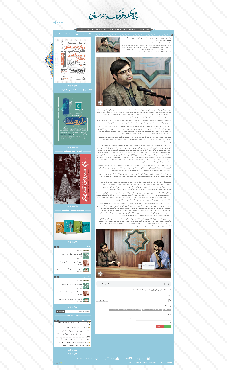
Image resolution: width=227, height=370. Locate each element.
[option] (73, 256)
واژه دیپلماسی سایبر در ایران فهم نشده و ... (77, 326)
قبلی (50, 178)
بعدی (95, 178)
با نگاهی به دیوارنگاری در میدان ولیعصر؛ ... (77, 329)
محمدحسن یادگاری (135, 310)
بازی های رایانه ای (156, 310)
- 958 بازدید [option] (73, 344)
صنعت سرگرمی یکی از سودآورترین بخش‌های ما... (75, 343)
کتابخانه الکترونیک (82, 359)
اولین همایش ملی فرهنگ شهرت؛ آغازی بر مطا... (75, 333)
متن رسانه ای (146, 310)
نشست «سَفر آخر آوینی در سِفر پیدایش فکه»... (75, 338)
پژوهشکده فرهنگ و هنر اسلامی (119, 310)
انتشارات (141, 29)
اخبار (147, 29)
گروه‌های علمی (132, 29)
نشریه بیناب (107, 29)
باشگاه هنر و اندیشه (119, 29)
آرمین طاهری (167, 310)
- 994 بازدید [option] (73, 322)
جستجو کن (60, 311)
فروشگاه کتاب (98, 29)
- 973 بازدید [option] (73, 326)
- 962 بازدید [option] (74, 339)
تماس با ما (81, 29)
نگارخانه (89, 29)
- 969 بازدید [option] (74, 334)
